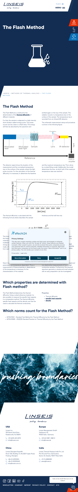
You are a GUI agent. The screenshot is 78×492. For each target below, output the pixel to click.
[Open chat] (73, 487)
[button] (59, 4)
